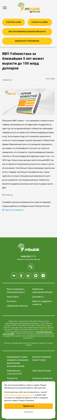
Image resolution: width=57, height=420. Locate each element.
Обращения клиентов (17, 306)
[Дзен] (43, 276)
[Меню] (4, 7)
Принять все (28, 406)
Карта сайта (13, 297)
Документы (38, 297)
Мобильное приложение (27, 41)
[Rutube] (28, 276)
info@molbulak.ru (46, 329)
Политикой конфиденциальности (19, 395)
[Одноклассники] (21, 276)
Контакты (12, 301)
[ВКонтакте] (14, 276)
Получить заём (13, 22)
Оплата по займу (39, 22)
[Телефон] (31, 267)
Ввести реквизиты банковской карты (27, 32)
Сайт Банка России (41, 370)
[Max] (36, 276)
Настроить (28, 412)
